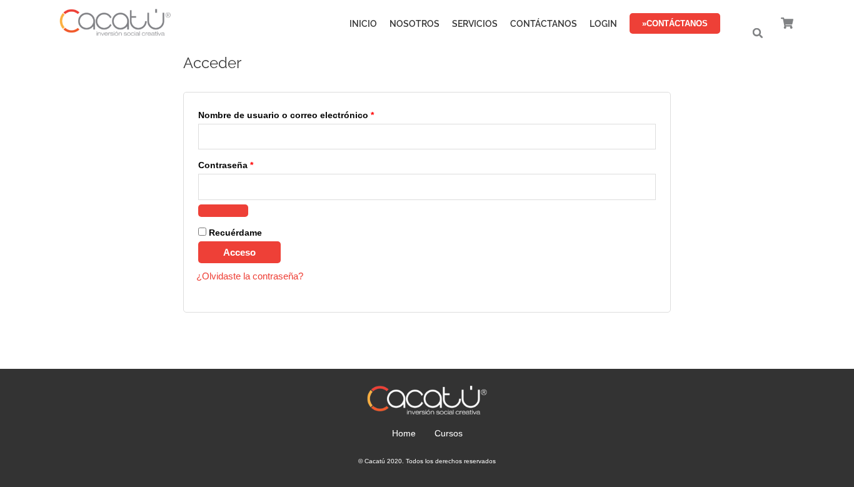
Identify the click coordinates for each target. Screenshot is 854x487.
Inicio (363, 24)
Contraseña (249, 163)
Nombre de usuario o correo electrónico (309, 113)
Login (603, 24)
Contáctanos (543, 24)
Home (404, 433)
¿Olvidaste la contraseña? (249, 276)
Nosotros (414, 24)
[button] (757, 33)
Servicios (475, 24)
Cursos (449, 433)
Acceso (239, 252)
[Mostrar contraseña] (223, 210)
